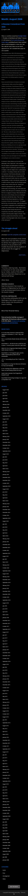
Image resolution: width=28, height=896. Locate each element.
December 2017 (6, 620)
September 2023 (6, 486)
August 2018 (6, 603)
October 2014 (6, 708)
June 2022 (5, 527)
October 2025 (6, 413)
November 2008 (6, 845)
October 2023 (6, 483)
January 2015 (6, 705)
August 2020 (6, 573)
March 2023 (5, 500)
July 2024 (5, 457)
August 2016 (6, 664)
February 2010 (6, 801)
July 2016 (5, 667)
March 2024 (5, 468)
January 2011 (6, 772)
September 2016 (6, 661)
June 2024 (5, 459)
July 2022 (5, 524)
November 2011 (6, 743)
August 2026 (6, 389)
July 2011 (5, 754)
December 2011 (6, 740)
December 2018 (6, 591)
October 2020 (6, 568)
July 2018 (5, 606)
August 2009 (6, 819)
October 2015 (6, 687)
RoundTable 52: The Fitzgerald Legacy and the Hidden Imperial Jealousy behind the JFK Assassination (12, 354)
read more (22, 255)
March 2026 (5, 401)
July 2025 (5, 422)
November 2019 (6, 579)
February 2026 (6, 404)
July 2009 (5, 822)
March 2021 (5, 562)
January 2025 (6, 439)
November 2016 (6, 655)
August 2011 (6, 752)
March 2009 (5, 833)
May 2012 (5, 728)
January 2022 (6, 541)
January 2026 (6, 407)
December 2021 (6, 544)
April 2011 (5, 763)
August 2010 (6, 784)
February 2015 (6, 702)
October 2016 (6, 658)
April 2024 (5, 465)
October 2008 (6, 848)
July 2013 (5, 719)
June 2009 (5, 825)
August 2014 (6, 711)
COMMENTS (5, 266)
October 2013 (6, 714)
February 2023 (6, 503)
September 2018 (6, 600)
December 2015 (6, 681)
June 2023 (5, 492)
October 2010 (6, 778)
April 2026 (5, 398)
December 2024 (6, 442)
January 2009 (6, 839)
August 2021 (6, 556)
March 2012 (5, 734)
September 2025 (6, 416)
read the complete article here (16, 234)
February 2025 (6, 436)
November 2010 (6, 775)
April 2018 (5, 611)
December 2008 (6, 842)
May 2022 (5, 530)
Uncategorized (6, 876)
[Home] (10, 7)
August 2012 (6, 725)
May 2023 (5, 495)
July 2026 (5, 392)
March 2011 (5, 766)
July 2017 (5, 635)
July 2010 (5, 787)
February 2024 (6, 471)
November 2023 (6, 480)
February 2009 (6, 836)
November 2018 (6, 594)
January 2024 (6, 474)
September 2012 (6, 722)
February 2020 (6, 576)
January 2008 (6, 860)
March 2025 (5, 433)
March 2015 (5, 699)
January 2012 (6, 737)
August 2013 (6, 717)
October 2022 (6, 515)
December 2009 (6, 807)
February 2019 (6, 585)
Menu (25, 7)
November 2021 (6, 547)
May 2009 (5, 827)
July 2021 (5, 559)
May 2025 (5, 427)
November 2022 (6, 512)
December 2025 (6, 410)
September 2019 (6, 582)
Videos (4, 879)
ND (14, 894)
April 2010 (5, 795)
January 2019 (6, 588)
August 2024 (6, 454)
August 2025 (6, 419)
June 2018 (5, 608)
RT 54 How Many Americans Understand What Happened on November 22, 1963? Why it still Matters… (12, 334)
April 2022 (5, 533)
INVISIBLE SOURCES (7, 284)
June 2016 (5, 670)
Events (4, 870)
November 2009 (6, 810)
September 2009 (6, 816)
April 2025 (5, 430)
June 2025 (5, 424)
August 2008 (6, 854)
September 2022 (6, 518)
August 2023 (6, 489)
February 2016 (6, 676)
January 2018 (6, 617)
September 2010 (6, 781)
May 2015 (5, 696)
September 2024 (6, 451)
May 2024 (5, 462)
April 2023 (5, 497)
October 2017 (6, 626)
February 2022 (6, 538)
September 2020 (6, 570)
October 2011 (6, 746)
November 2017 (6, 623)
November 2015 (6, 684)
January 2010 (6, 804)
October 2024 (6, 448)
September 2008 (6, 851)
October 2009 (6, 813)
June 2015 (5, 693)
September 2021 (6, 553)
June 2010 (5, 790)
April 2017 (5, 643)
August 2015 (6, 690)
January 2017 (6, 649)
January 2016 (6, 679)
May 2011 (5, 760)
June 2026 (5, 395)
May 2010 (5, 792)
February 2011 (6, 769)
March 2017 (5, 646)
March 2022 (5, 535)
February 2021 (6, 565)
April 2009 (5, 830)
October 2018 (6, 597)
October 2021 (6, 550)
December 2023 (6, 477)
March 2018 (5, 614)
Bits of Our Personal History (10, 311)
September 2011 (6, 749)
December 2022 (6, 509)
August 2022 (6, 521)
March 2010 (5, 798)
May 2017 (5, 641)
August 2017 (6, 632)
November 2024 (6, 445)
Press (4, 873)
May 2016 (5, 673)
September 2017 (6, 629)
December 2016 (6, 652)
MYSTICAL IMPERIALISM (9, 296)
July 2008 (5, 857)
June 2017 (5, 638)
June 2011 (5, 757)
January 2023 (6, 506)
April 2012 (5, 731)
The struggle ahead (9, 228)
